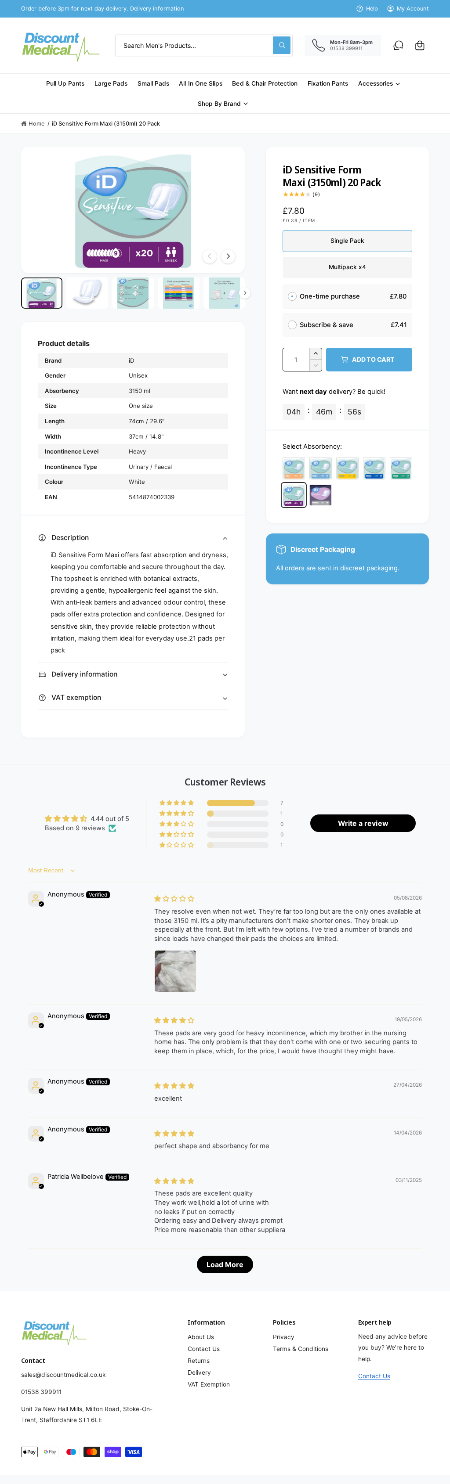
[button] (420, 45)
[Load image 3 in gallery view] (132, 293)
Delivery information (157, 8)
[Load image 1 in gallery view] (41, 293)
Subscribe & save (327, 325)
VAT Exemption (209, 1384)
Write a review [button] (363, 823)
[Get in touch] (398, 45)
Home (37, 123)
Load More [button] (225, 1264)
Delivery (199, 1372)
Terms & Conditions (300, 1348)
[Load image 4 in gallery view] (178, 293)
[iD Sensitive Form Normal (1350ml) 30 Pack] (294, 468)
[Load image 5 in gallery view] (224, 293)
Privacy (283, 1336)
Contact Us (204, 1348)
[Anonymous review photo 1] (175, 971)
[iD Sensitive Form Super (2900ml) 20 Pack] (401, 468)
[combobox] (204, 45)
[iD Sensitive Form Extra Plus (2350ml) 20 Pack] (374, 468)
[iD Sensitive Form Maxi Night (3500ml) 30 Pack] (320, 495)
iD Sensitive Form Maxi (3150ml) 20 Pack (106, 123)
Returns (199, 1360)
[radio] (292, 297)
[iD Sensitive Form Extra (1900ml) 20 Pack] (347, 468)
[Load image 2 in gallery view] (87, 293)
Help (372, 8)
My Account (413, 8)
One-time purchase (330, 296)
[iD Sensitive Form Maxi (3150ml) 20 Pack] (294, 495)
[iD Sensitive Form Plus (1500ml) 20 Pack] (320, 468)
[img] (174, 899)
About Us (201, 1336)
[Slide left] (210, 256)
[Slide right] (228, 256)
